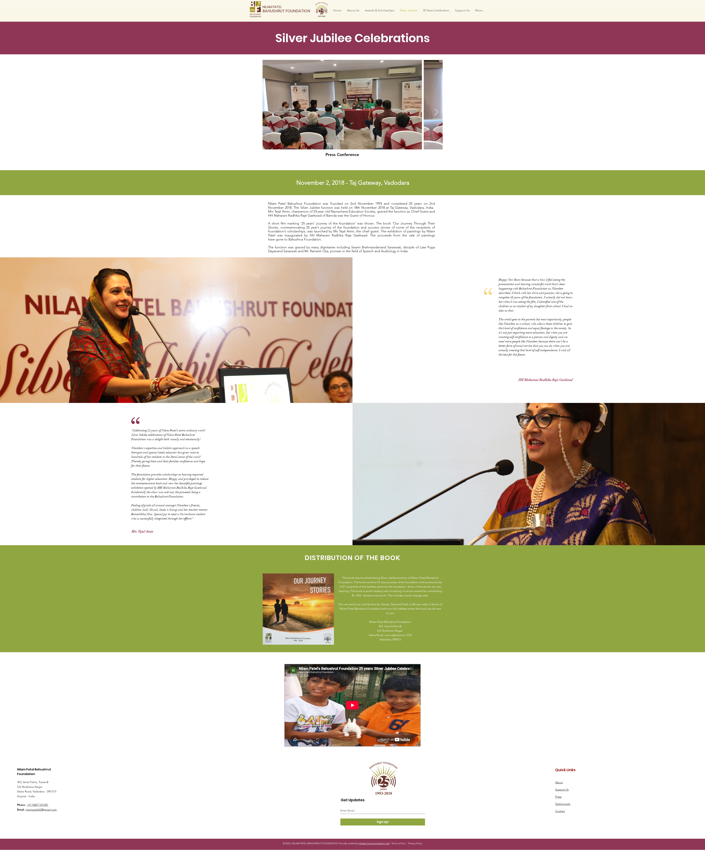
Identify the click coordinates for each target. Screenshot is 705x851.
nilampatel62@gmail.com (41, 809)
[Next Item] (436, 112)
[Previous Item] (269, 112)
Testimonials (562, 804)
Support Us (562, 789)
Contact (560, 811)
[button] (353, 10)
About (559, 782)
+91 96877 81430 (37, 805)
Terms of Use (398, 843)
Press (558, 797)
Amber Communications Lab (374, 843)
